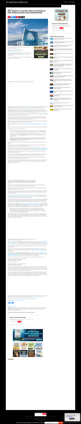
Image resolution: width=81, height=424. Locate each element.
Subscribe (61, 422)
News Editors (15, 15)
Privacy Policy (40, 420)
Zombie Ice (18, 310)
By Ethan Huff (58, 47)
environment (35, 307)
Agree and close (72, 418)
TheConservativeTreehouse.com (13, 51)
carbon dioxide (15, 307)
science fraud (14, 310)
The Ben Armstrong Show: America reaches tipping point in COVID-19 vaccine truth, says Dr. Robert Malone (62, 84)
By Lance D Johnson (59, 82)
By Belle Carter (59, 55)
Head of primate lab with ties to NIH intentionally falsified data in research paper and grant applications (63, 76)
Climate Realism (29, 298)
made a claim (30, 106)
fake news (39, 307)
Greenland (43, 307)
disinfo (31, 307)
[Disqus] (28, 372)
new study (37, 131)
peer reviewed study (32, 205)
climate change (21, 307)
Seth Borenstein (24, 54)
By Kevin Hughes (59, 77)
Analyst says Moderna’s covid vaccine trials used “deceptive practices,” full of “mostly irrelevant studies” (63, 46)
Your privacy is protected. (12, 324)
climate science (27, 307)
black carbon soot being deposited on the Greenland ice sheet (31, 203)
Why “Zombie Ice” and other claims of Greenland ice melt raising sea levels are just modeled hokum (63, 42)
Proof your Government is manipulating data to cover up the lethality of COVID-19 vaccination (63, 38)
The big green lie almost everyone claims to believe (61, 102)
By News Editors (59, 43)
